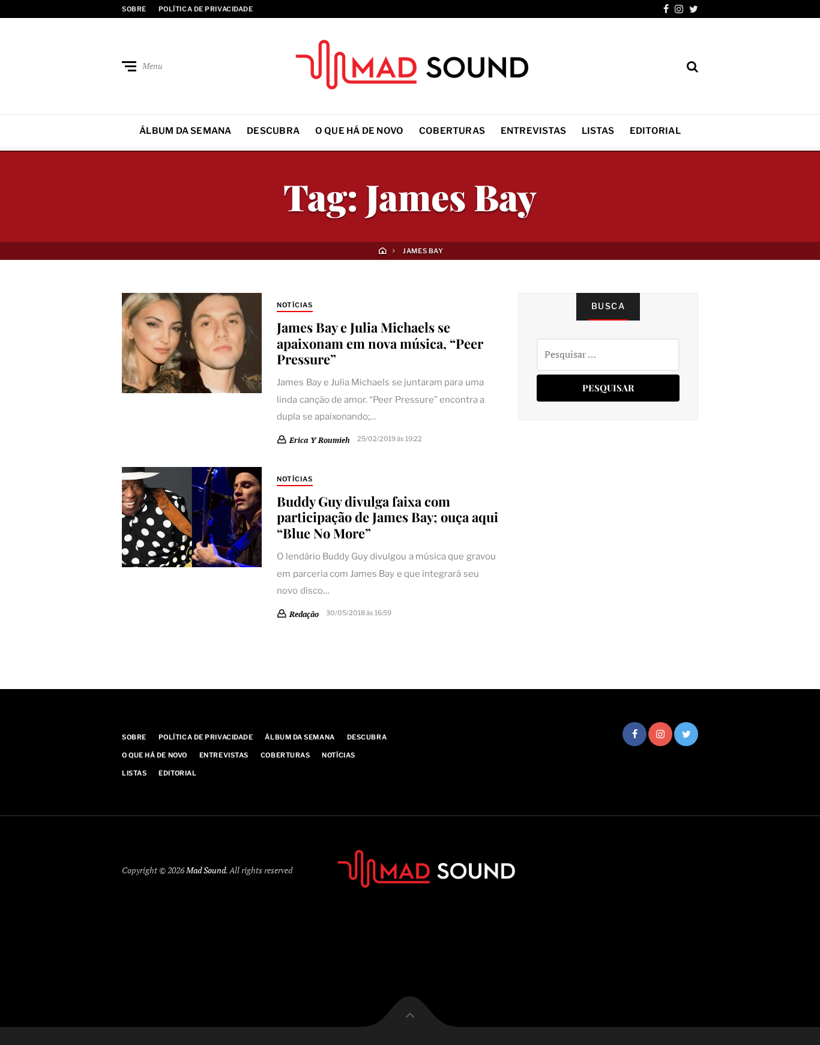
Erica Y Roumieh (319, 440)
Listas (598, 130)
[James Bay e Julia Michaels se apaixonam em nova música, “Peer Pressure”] (192, 343)
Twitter (693, 9)
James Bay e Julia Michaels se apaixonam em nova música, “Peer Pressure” (380, 343)
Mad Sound (206, 870)
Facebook (666, 9)
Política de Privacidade (205, 9)
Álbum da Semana (185, 130)
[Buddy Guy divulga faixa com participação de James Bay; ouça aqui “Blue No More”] (192, 517)
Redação (304, 614)
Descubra (273, 130)
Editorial (655, 130)
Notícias (295, 305)
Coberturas (452, 130)
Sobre (134, 9)
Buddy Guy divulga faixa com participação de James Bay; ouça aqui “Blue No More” (387, 517)
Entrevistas (533, 130)
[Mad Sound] (410, 63)
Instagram (679, 9)
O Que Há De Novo (359, 130)
